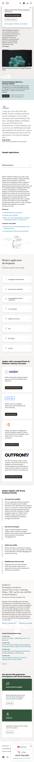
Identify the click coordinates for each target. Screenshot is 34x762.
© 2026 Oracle (5, 746)
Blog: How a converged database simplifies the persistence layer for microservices (16, 219)
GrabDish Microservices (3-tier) (13, 212)
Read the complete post (9, 623)
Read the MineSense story (12, 444)
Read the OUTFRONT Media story (13, 476)
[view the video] (17, 58)
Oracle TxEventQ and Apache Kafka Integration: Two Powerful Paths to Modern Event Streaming (16, 645)
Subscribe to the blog (25, 623)
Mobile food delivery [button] (7, 165)
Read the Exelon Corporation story (13, 387)
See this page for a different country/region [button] (16, 24)
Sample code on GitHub (11, 215)
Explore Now (10, 703)
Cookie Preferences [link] (6, 748)
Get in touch (10, 732)
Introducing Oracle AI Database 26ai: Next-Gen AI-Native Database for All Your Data (16, 652)
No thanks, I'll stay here (11, 19)
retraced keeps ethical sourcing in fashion (16, 231)
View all (4, 664)
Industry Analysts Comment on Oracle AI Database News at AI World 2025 (14, 658)
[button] (3, 3)
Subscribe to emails (6, 751)
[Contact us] (31, 3)
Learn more (5, 96)
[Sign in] (27, 3)
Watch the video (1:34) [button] (11, 414)
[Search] (20, 3)
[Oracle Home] (7, 3)
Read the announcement (17, 96)
